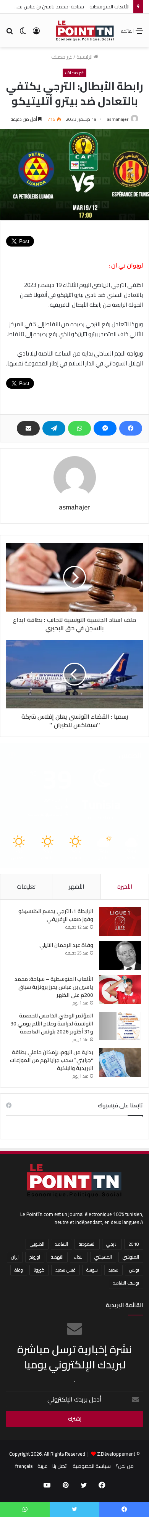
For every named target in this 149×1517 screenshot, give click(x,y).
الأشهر (76, 886)
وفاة (19, 1270)
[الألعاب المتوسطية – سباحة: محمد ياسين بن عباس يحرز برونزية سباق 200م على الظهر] (120, 989)
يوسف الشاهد (126, 1282)
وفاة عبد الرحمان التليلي (66, 945)
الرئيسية (85, 56)
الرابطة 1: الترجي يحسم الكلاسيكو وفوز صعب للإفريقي (55, 915)
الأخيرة (124, 886)
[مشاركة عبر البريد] (28, 428)
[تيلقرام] (53, 428)
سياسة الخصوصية (92, 1466)
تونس (134, 1270)
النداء (79, 1257)
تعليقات (26, 886)
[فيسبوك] (130, 428)
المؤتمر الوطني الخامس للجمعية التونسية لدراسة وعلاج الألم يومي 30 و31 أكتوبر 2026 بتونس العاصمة (51, 1023)
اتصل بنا (60, 1466)
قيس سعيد (65, 1270)
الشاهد (61, 1244)
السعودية (87, 1244)
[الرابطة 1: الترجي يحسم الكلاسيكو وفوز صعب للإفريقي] (120, 921)
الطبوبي (37, 1244)
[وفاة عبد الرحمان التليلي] (120, 955)
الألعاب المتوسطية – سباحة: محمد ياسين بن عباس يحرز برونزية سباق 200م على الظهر (54, 987)
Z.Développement (116, 1453)
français (23, 1466)
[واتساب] (79, 428)
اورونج (34, 1257)
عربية (42, 1466)
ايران (15, 1257)
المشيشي (103, 1257)
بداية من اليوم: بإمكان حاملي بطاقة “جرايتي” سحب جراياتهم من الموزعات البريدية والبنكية (51, 1060)
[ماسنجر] (105, 428)
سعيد (113, 1270)
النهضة (57, 1257)
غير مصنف (61, 56)
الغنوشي (131, 1257)
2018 (133, 1244)
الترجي (112, 1244)
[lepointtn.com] (85, 30)
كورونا (39, 1270)
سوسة (92, 1270)
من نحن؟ (125, 1466)
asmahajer (117, 119)
